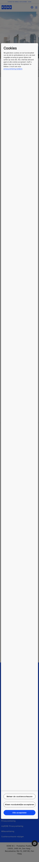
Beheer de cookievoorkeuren (19, 796)
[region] (19, 431)
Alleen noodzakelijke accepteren (19, 804)
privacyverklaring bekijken (13, 69)
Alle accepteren (19, 812)
